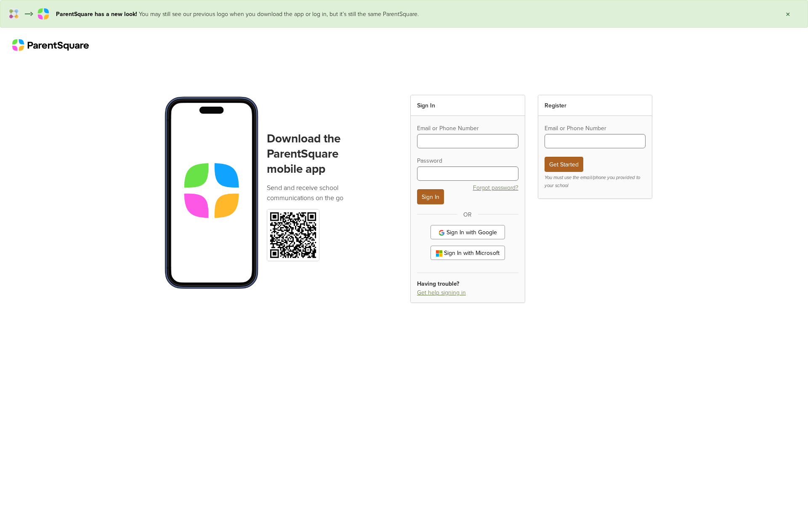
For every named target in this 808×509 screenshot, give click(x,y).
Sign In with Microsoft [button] (471, 253)
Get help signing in (441, 292)
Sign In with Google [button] (471, 232)
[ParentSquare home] (50, 44)
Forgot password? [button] (495, 187)
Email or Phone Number (448, 128)
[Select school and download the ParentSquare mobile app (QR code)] (293, 234)
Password (429, 160)
